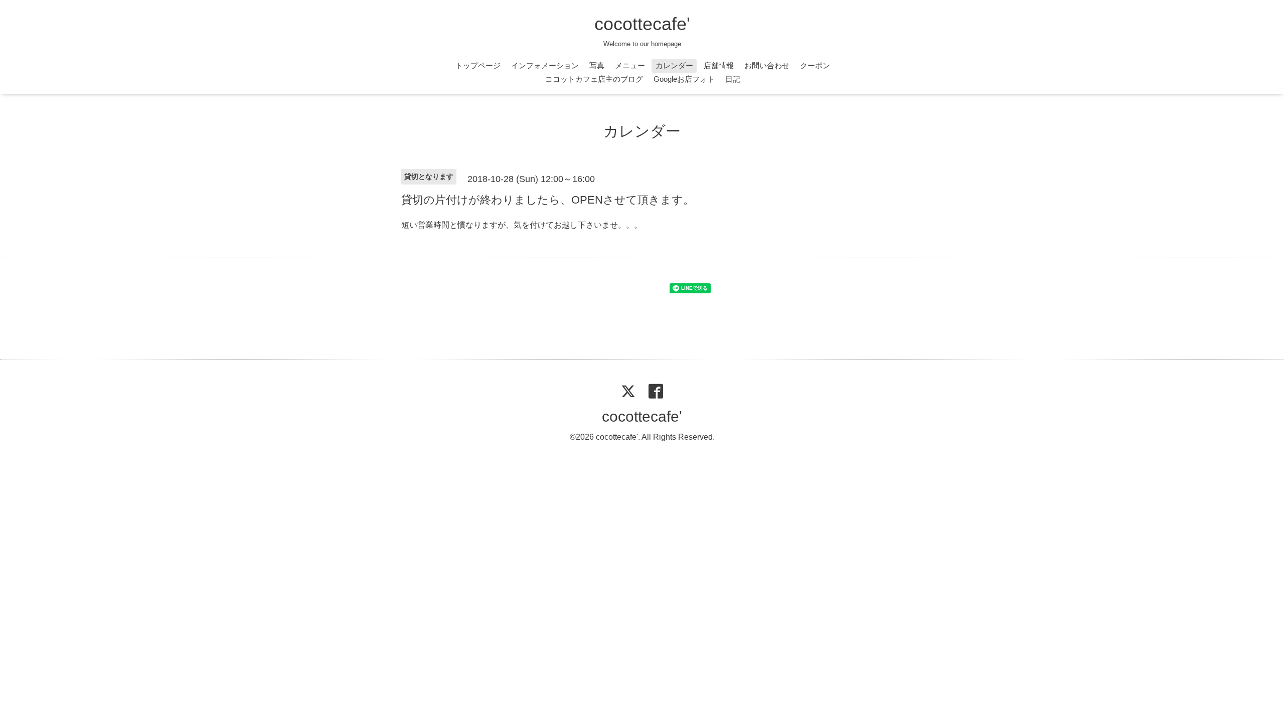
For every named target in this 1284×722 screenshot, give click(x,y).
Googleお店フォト (684, 79)
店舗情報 (719, 65)
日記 (732, 79)
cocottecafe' (642, 24)
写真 (596, 65)
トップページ (478, 65)
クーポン (815, 65)
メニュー (630, 65)
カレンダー (674, 65)
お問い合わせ (766, 65)
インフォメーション (545, 65)
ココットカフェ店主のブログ (594, 79)
